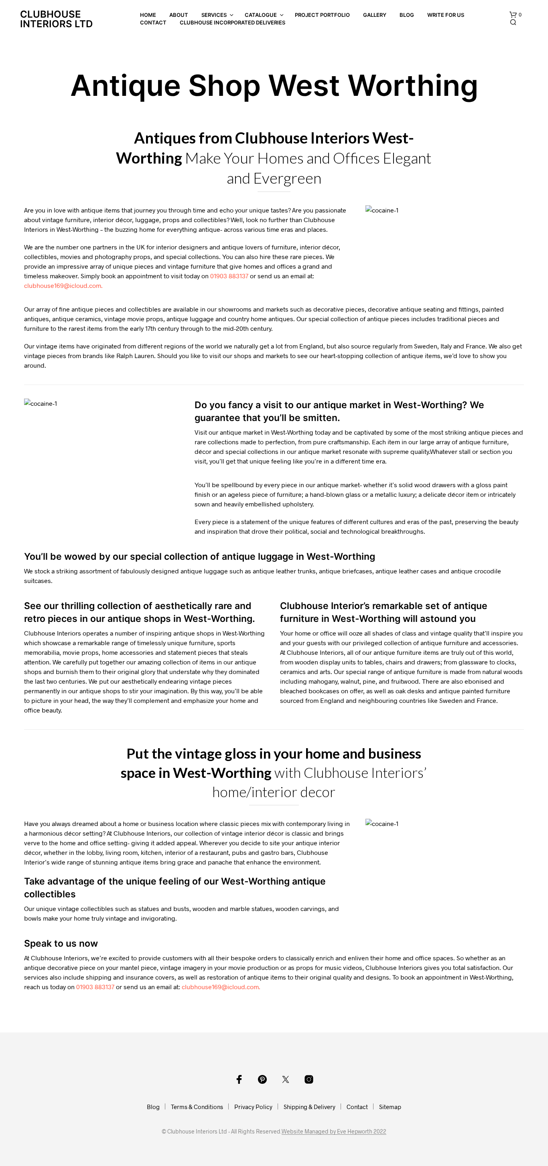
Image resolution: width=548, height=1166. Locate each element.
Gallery (374, 15)
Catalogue (261, 15)
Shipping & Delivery (309, 1106)
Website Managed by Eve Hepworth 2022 (334, 1131)
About (178, 15)
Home (148, 15)
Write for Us (445, 15)
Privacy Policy (253, 1106)
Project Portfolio (322, 15)
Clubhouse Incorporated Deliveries (232, 22)
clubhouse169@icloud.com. (63, 285)
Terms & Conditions (197, 1106)
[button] (515, 15)
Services (214, 15)
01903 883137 (229, 275)
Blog (407, 15)
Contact (153, 22)
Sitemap (390, 1106)
